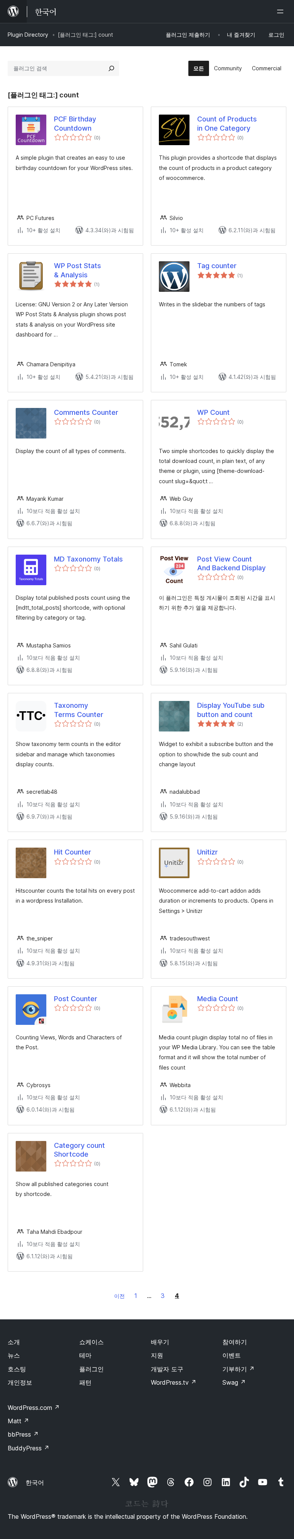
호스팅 (17, 1369)
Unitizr (207, 852)
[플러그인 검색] (111, 68)
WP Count (213, 412)
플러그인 (91, 1369)
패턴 (85, 1382)
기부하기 (238, 1369)
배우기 (160, 1342)
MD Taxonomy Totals (88, 559)
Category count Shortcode (79, 1149)
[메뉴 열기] (282, 11)
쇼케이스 (91, 1342)
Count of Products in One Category (227, 123)
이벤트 (231, 1355)
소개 (14, 1342)
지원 (157, 1355)
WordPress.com (34, 1407)
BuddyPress (28, 1448)
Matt (18, 1421)
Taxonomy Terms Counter (78, 709)
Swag (234, 1382)
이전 (119, 1296)
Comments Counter (86, 412)
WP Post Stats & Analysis (77, 270)
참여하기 (234, 1342)
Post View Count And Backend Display (231, 563)
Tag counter (217, 266)
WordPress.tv (173, 1382)
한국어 (35, 1482)
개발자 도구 (167, 1369)
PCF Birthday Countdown (75, 123)
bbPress (23, 1434)
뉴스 (14, 1355)
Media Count (217, 999)
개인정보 (20, 1382)
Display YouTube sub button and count (231, 709)
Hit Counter (72, 852)
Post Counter (75, 999)
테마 (85, 1355)
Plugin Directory (28, 34)
